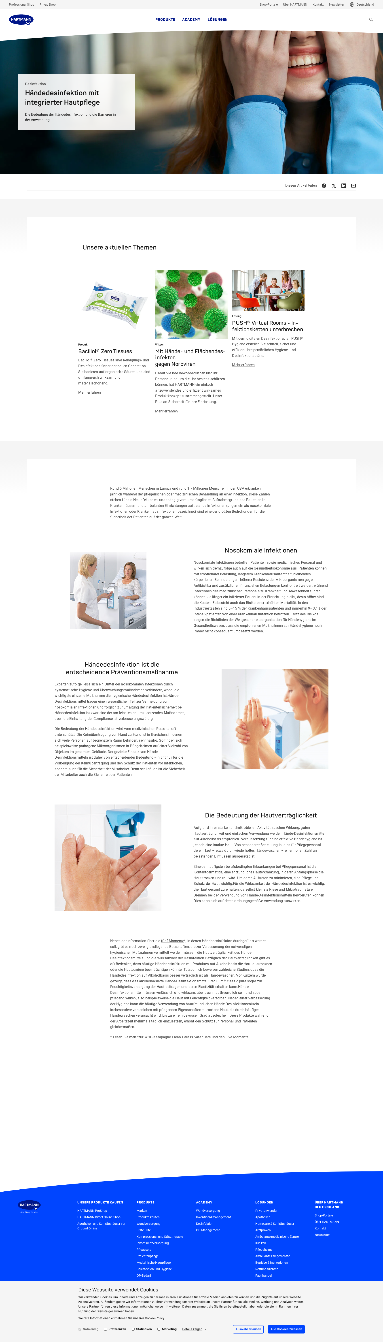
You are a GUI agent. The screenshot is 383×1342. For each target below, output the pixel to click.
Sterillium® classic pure (227, 981)
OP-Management (208, 1230)
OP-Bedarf (144, 1275)
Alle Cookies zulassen (286, 1329)
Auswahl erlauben (248, 1329)
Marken (142, 1210)
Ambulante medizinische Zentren (277, 1236)
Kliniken (260, 1243)
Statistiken (144, 1329)
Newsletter (336, 4)
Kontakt (318, 4)
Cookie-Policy (154, 1318)
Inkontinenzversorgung (153, 1243)
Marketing (169, 1329)
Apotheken (262, 1217)
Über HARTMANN (295, 4)
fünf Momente (172, 941)
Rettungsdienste (266, 1269)
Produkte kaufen (148, 1217)
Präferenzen (117, 1329)
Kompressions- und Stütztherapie (160, 1236)
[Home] (21, 20)
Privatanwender (266, 1210)
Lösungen (218, 19)
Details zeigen (192, 1329)
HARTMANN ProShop (92, 1210)
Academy (191, 19)
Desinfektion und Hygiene (154, 1269)
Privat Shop (48, 4)
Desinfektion (204, 1223)
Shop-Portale (269, 4)
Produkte (165, 19)
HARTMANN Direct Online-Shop (99, 1217)
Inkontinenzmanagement (213, 1217)
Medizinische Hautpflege (154, 1262)
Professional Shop (21, 4)
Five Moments (237, 1037)
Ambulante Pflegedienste (272, 1256)
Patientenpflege (148, 1256)
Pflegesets (144, 1249)
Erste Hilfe (144, 1230)
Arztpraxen (263, 1230)
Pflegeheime (263, 1249)
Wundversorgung (149, 1223)
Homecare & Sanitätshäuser (274, 1223)
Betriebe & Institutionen (271, 1262)
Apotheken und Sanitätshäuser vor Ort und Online (101, 1226)
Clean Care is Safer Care (191, 1037)
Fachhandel (263, 1275)
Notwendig (91, 1329)
